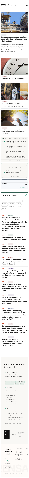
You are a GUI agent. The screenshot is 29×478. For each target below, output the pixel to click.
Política (4, 203)
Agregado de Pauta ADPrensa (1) (13, 172)
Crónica (5, 206)
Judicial (19, 203)
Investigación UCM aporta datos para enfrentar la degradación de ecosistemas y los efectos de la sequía (14, 274)
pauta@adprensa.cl (19, 458)
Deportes (12, 206)
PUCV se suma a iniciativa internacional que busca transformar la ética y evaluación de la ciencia (14, 300)
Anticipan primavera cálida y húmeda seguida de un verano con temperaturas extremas (13, 131)
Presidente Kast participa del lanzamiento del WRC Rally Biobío (14, 238)
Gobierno (12, 201)
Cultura (19, 206)
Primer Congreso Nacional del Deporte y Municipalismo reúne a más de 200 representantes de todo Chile (14, 249)
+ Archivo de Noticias (14, 351)
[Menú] (27, 5)
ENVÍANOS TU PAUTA (20, 6)
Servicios (14, 434)
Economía (12, 203)
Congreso (19, 201)
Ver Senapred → (23, 187)
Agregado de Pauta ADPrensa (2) (13, 170)
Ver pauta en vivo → (6, 434)
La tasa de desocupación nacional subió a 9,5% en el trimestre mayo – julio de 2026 (14, 39)
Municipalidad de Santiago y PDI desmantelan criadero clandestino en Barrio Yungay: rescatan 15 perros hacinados (14, 105)
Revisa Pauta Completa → (14, 176)
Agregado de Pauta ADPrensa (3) (13, 167)
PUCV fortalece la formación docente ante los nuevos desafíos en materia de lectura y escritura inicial (14, 287)
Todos (4, 201)
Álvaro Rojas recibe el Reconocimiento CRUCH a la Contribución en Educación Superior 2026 (12, 342)
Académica (5, 208)
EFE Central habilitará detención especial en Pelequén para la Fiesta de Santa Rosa (14, 262)
